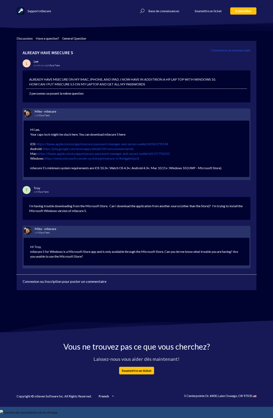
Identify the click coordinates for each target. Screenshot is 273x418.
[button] (141, 11)
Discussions (25, 38)
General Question (74, 38)
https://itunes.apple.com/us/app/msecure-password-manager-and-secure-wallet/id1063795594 (102, 144)
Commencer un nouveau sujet (230, 50)
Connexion (31, 281)
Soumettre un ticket (208, 11)
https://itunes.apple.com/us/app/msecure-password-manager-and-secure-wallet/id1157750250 (103, 153)
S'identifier (243, 11)
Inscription (53, 281)
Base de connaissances (163, 11)
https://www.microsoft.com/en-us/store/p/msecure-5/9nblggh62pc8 (92, 158)
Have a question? (47, 38)
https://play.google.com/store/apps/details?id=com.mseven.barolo (88, 149)
